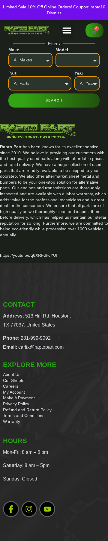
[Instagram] (29, 509)
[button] (67, 30)
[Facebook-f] (11, 509)
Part (12, 73)
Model (62, 49)
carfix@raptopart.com (41, 347)
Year (78, 73)
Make (13, 49)
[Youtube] (47, 509)
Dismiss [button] (54, 12)
